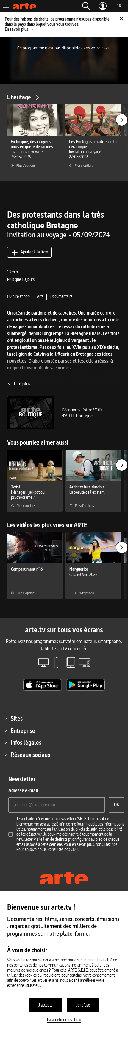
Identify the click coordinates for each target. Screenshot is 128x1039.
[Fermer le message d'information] (121, 18)
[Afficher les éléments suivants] (122, 120)
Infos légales (26, 742)
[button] (86, 6)
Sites (17, 718)
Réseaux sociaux (30, 754)
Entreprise (23, 730)
